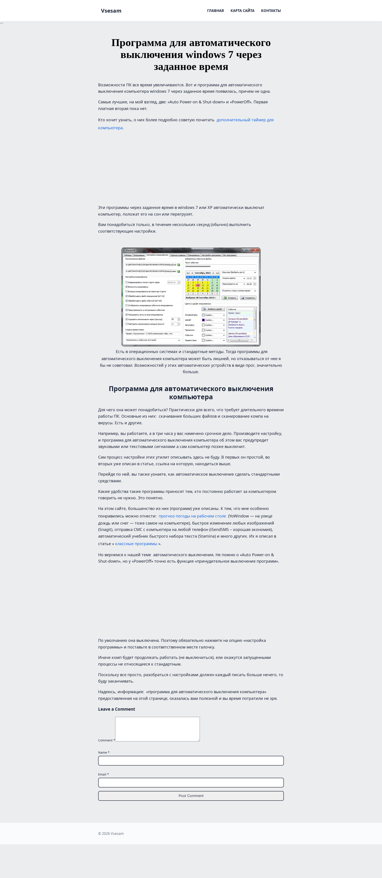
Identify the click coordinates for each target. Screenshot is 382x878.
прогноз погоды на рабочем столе (192, 516)
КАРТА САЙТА (242, 10)
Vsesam (111, 10)
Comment (106, 740)
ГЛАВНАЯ (215, 10)
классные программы (136, 543)
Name (104, 752)
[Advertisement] (191, 167)
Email (103, 774)
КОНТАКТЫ (271, 10)
